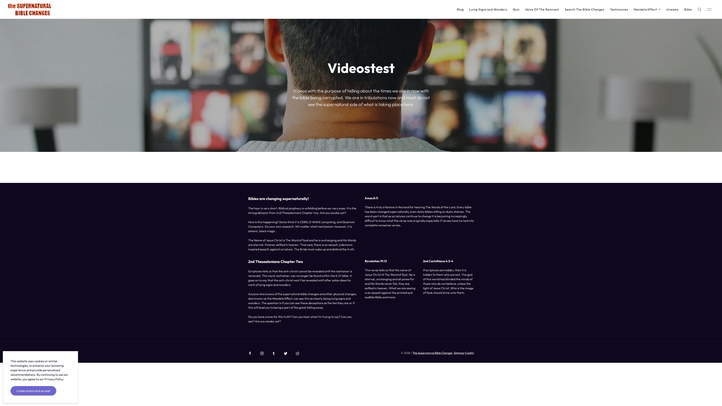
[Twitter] (285, 353)
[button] (699, 9)
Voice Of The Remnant (542, 9)
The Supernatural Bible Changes (432, 353)
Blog (460, 9)
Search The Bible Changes (584, 9)
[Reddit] (297, 353)
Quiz (516, 9)
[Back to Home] (30, 9)
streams (672, 9)
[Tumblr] (274, 353)
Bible (688, 9)
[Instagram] (262, 353)
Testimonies (619, 9)
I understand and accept (33, 391)
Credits (469, 353)
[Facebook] (250, 353)
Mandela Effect (645, 9)
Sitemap (459, 353)
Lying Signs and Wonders (488, 9)
